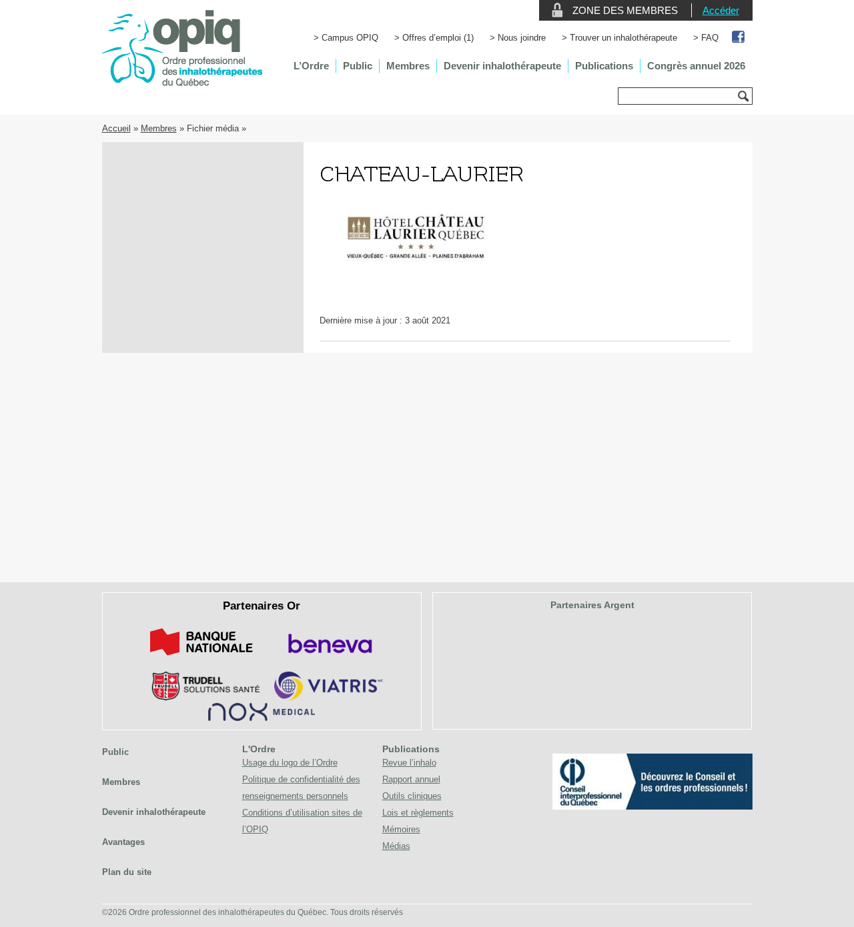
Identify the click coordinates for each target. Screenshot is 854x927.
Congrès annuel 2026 (696, 65)
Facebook (739, 38)
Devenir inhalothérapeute (502, 65)
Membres (408, 65)
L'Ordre (259, 749)
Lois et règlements (418, 813)
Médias (396, 846)
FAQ (710, 38)
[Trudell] (200, 698)
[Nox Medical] (261, 718)
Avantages (123, 842)
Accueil (116, 128)
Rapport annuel (411, 779)
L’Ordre (311, 65)
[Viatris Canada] (328, 698)
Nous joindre (522, 38)
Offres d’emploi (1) (438, 38)
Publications (604, 65)
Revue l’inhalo (409, 763)
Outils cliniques (412, 796)
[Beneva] (328, 658)
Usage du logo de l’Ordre (290, 763)
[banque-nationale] (201, 658)
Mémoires (401, 829)
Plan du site (126, 872)
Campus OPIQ (350, 38)
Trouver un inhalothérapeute (623, 38)
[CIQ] (652, 807)
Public (357, 65)
